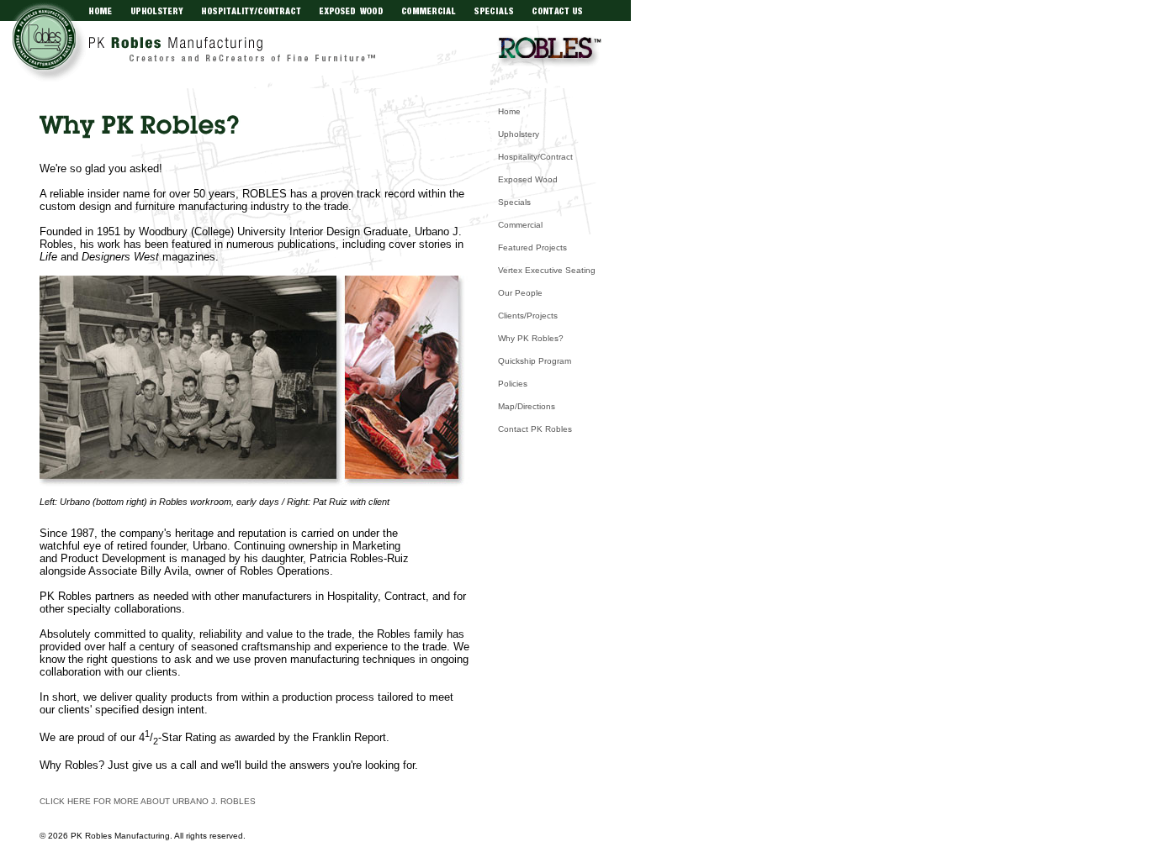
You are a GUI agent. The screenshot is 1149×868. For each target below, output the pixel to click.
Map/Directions (526, 406)
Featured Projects (532, 247)
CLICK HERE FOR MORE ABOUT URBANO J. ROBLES (148, 801)
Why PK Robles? (531, 338)
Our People (520, 292)
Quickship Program (534, 361)
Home (509, 111)
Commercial (520, 224)
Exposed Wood (528, 179)
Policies (512, 383)
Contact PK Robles (535, 429)
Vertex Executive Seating (547, 270)
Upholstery (518, 134)
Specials (514, 202)
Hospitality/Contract (535, 156)
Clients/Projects (528, 315)
